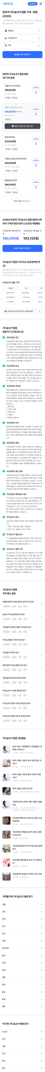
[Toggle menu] (41, 4)
